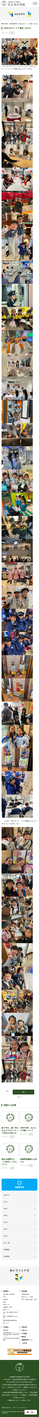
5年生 (5, 1229)
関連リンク (6, 1309)
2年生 (5, 1208)
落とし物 (6, 1243)
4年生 (5, 1222)
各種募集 (6, 1249)
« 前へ (7, 1091)
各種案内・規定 (7, 1307)
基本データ (6, 1304)
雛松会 (24, 1336)
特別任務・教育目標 (8, 1294)
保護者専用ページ (27, 1340)
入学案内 (6, 1327)
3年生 (5, 1215)
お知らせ (6, 1195)
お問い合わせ (6, 1407)
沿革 (4, 1297)
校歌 (4, 1302)
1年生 (5, 1202)
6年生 (5, 1236)
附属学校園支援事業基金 (10, 1320)
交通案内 (5, 1299)
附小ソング (6, 1323)
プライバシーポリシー (20, 1407)
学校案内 (6, 1291)
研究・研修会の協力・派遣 (29, 1299)
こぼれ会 (24, 1343)
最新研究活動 (25, 1294)
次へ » (20, 1097)
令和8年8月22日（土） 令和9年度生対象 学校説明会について (11, 1334)
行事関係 (6, 1256)
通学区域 (5, 1330)
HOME (6, 24)
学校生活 (24, 1327)
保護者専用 (13, 24)
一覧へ (23, 1092)
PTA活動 (24, 1333)
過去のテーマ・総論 (27, 1297)
